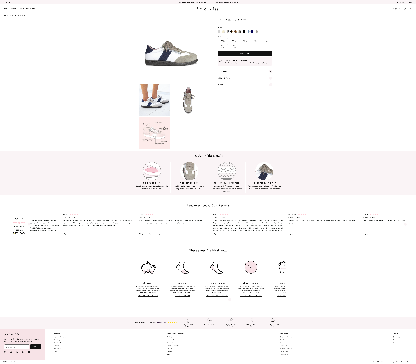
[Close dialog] (246, 162)
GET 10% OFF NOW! (187, 198)
